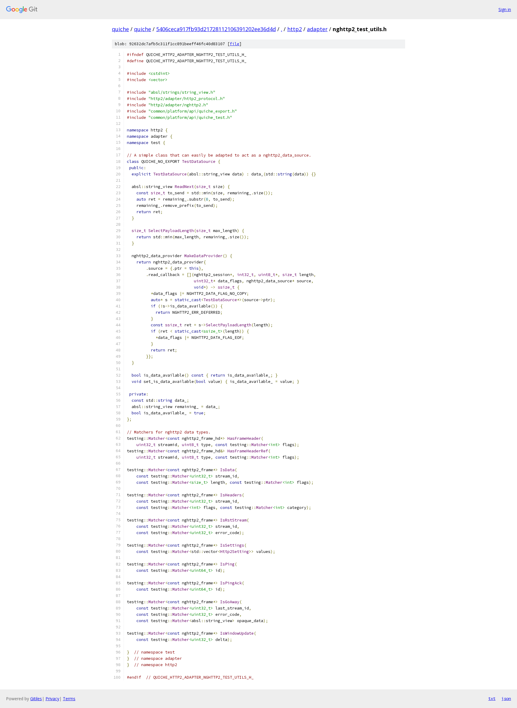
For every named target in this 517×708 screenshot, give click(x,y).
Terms (69, 698)
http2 (294, 29)
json (506, 698)
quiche (120, 29)
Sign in (504, 9)
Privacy (52, 698)
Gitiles (36, 698)
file (234, 43)
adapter (317, 29)
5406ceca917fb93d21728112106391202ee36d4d (216, 29)
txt (491, 698)
